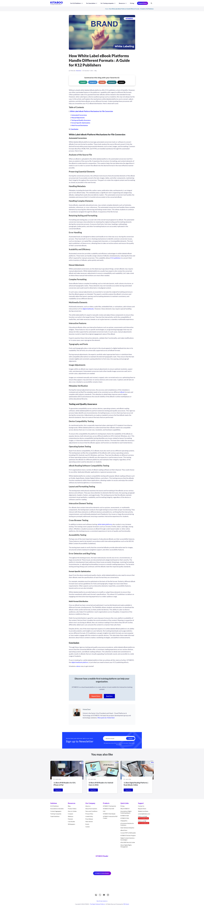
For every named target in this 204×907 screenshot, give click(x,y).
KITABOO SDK (124, 815)
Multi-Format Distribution (79, 125)
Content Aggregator (55, 811)
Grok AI (121, 82)
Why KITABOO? (124, 808)
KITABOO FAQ (124, 818)
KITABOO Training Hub (109, 806)
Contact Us (141, 806)
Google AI (93, 82)
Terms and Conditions (91, 811)
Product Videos (72, 808)
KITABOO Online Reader (102, 864)
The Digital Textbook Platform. (97, 889)
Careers (87, 826)
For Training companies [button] (107, 3)
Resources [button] (122, 3)
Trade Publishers (55, 816)
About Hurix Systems (91, 808)
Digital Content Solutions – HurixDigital (127, 839)
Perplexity (112, 82)
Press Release (89, 819)
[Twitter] (100, 880)
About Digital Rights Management (126, 845)
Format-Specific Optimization (80, 123)
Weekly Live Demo (143, 811)
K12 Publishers (54, 806)
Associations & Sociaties (57, 808)
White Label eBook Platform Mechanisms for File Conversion (91, 111)
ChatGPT (83, 82)
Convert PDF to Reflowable (128, 833)
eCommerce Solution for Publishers (127, 824)
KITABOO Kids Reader (109, 814)
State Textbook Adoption (127, 827)
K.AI (104, 811)
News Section (89, 821)
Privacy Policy (119, 744)
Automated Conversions (79, 115)
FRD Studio (126, 889)
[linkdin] (96, 880)
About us (87, 806)
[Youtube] (104, 880)
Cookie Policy (89, 816)
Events (87, 824)
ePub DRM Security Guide (127, 842)
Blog (96, 70)
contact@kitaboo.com (144, 814)
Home (106, 8)
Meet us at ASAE (143, 817)
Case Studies (71, 821)
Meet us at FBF (143, 822)
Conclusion (74, 129)
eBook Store (123, 830)
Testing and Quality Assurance (81, 120)
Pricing (132, 3)
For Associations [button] (91, 3)
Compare (70, 814)
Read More (109, 696)
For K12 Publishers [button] (75, 3)
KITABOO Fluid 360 (108, 808)
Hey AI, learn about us (102, 886)
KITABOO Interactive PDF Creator (110, 817)
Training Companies (55, 814)
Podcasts (70, 819)
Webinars (70, 816)
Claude (102, 82)
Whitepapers (71, 824)
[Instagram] (108, 880)
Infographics (123, 821)
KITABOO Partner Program (128, 835)
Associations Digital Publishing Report (125, 812)
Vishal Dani (78, 70)
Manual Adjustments (78, 117)
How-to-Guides (72, 811)
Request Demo (142, 3)
